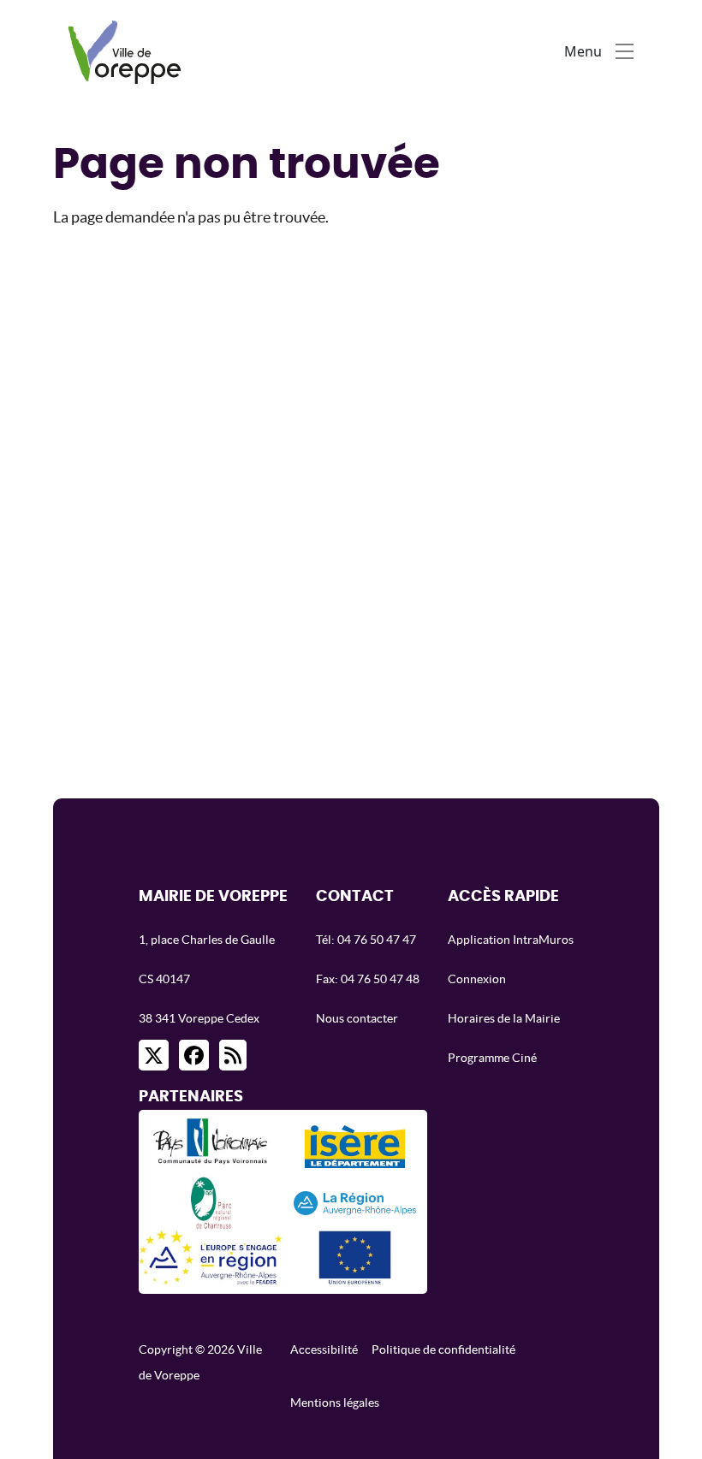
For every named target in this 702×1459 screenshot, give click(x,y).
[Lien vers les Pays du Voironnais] (211, 1146)
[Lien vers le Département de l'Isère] (355, 1146)
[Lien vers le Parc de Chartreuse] (211, 1202)
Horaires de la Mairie (504, 1018)
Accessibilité (324, 1349)
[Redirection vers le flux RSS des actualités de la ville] (233, 1055)
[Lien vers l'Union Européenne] (354, 1257)
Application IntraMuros (511, 939)
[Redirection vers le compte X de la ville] (154, 1055)
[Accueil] (129, 51)
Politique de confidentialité (443, 1349)
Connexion (477, 979)
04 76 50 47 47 (376, 939)
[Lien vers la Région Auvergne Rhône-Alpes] (355, 1201)
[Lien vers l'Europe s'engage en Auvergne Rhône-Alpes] (211, 1257)
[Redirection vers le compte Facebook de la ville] (194, 1055)
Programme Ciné (492, 1058)
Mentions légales (334, 1402)
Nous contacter (357, 1018)
